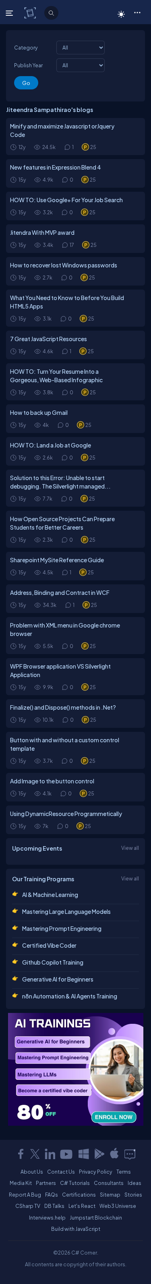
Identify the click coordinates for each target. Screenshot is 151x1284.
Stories (133, 1194)
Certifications (79, 1194)
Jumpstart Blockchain (96, 1217)
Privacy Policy (95, 1171)
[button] (137, 12)
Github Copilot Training (52, 962)
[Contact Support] (129, 1154)
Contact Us (61, 1171)
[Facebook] (20, 1154)
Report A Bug (25, 1194)
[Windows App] (84, 1154)
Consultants (109, 1183)
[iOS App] (114, 1154)
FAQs (51, 1194)
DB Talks (54, 1206)
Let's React (81, 1206)
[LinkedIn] (50, 1154)
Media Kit (21, 1183)
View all (130, 848)
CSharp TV (27, 1206)
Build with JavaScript (75, 1229)
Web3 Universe (117, 1206)
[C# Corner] (31, 12)
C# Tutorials (75, 1183)
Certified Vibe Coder (49, 945)
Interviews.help (47, 1217)
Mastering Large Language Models (66, 911)
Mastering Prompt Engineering (61, 928)
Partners (46, 1183)
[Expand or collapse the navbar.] (10, 13)
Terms (123, 1171)
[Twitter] (35, 1154)
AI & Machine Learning (50, 894)
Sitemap (110, 1194)
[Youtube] (67, 1154)
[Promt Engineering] (75, 1069)
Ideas (134, 1183)
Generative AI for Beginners (57, 979)
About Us (32, 1171)
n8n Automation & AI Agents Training (69, 996)
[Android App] (99, 1154)
